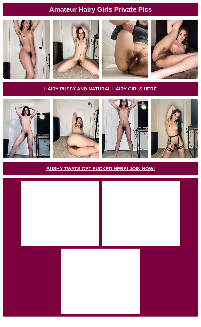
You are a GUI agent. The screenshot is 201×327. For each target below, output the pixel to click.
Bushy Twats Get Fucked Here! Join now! (100, 168)
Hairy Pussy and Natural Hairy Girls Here (100, 88)
